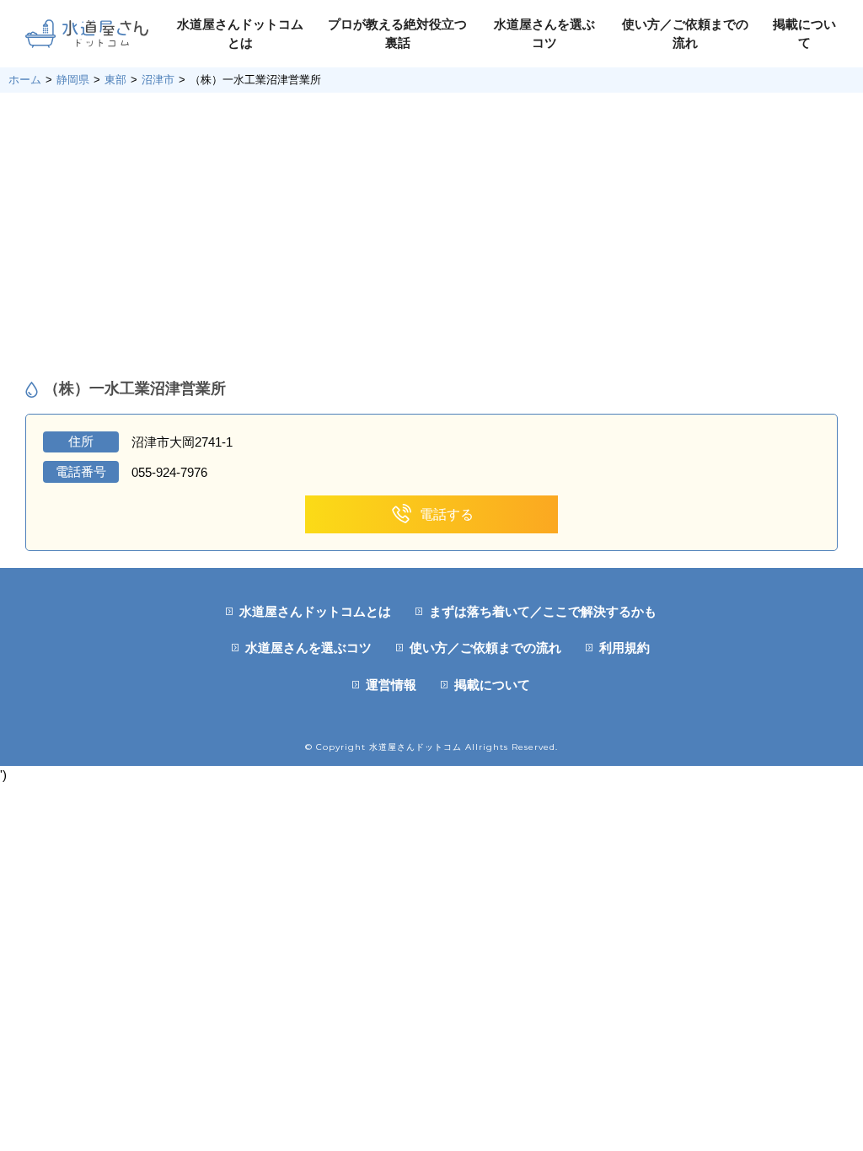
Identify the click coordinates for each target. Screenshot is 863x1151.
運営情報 (391, 684)
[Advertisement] (431, 236)
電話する (447, 514)
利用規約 (624, 647)
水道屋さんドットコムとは (315, 611)
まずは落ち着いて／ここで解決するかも (543, 611)
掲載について (492, 684)
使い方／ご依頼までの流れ (485, 647)
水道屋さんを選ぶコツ (308, 647)
